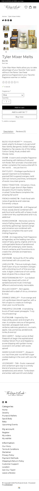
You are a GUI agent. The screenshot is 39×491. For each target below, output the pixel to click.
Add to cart (19, 108)
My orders (6, 435)
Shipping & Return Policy (13, 461)
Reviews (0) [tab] (21, 131)
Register (5, 432)
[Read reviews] (9, 82)
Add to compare (10, 121)
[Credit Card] (19, 488)
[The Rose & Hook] (12, 7)
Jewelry (5, 413)
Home (4, 16)
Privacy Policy (8, 455)
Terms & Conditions (10, 449)
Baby (4, 422)
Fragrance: (6, 91)
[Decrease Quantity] (4, 101)
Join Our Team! (8, 470)
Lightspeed (8, 485)
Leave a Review (8, 473)
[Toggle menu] (34, 7)
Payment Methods (10, 458)
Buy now (19, 117)
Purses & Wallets (9, 416)
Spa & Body (7, 419)
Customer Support (10, 464)
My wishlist (6, 438)
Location (6, 467)
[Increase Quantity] (8, 101)
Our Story (6, 446)
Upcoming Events (10, 425)
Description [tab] (8, 131)
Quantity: (5, 98)
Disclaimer (6, 452)
